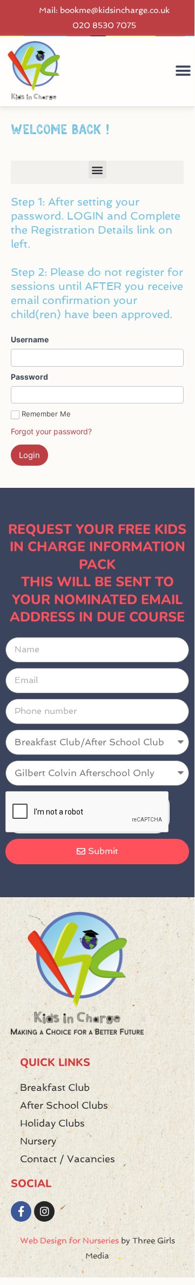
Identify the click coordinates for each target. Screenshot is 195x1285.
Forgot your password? (51, 431)
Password (29, 376)
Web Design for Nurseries (69, 1241)
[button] (183, 71)
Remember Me (46, 413)
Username (30, 339)
